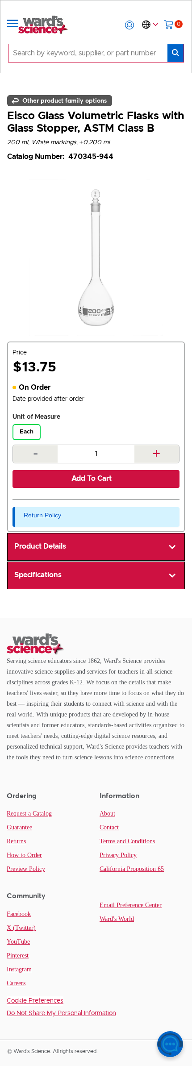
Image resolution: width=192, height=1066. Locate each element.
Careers (16, 983)
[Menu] (12, 25)
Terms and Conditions (127, 841)
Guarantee (19, 827)
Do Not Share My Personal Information (61, 1013)
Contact (109, 827)
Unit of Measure (36, 417)
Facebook (19, 914)
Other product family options (64, 100)
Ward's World (117, 919)
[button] (129, 25)
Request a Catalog (29, 813)
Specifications (38, 575)
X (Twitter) (21, 927)
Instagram (19, 969)
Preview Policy (26, 869)
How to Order (24, 855)
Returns (16, 841)
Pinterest (18, 955)
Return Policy (42, 515)
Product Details (40, 546)
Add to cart (91, 478)
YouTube (18, 941)
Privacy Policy (118, 855)
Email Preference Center (131, 905)
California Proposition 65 (132, 869)
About (107, 813)
